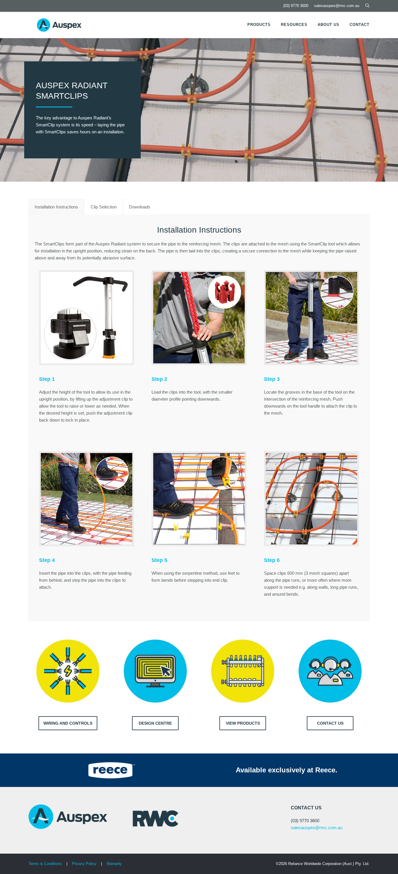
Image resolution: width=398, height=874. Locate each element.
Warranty (114, 863)
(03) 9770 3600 (295, 5)
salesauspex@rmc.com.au (336, 5)
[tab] (56, 207)
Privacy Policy (85, 863)
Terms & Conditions (45, 863)
